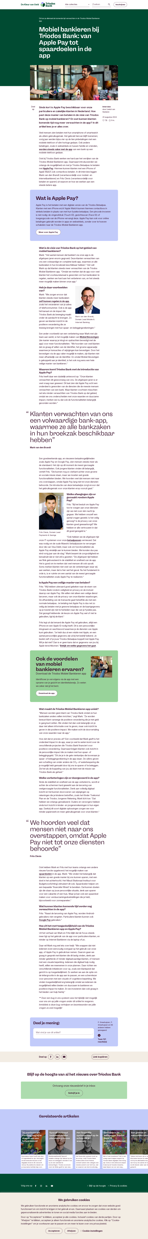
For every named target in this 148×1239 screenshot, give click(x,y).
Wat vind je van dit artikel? (48, 1032)
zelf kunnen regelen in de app (54, 301)
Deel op (33, 107)
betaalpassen (74, 540)
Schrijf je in (74, 1093)
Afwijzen (71, 1231)
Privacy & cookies (118, 1185)
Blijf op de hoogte (97, 1185)
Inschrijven (120, 4)
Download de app (47, 693)
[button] (145, 1152)
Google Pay (45, 920)
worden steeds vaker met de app (55, 149)
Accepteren (54, 1231)
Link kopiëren (100, 1056)
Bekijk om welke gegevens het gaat (78, 645)
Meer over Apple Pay (48, 232)
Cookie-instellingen (92, 1231)
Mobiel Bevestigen (89, 337)
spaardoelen (45, 874)
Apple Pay (48, 168)
